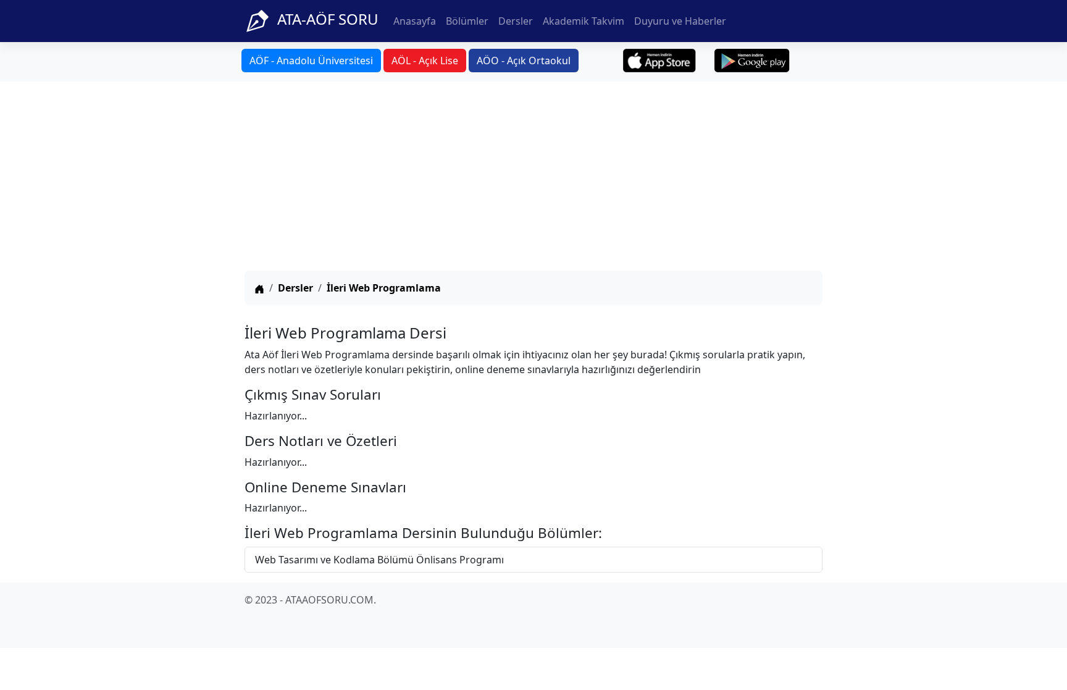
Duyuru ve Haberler (680, 21)
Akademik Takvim (583, 21)
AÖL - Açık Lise (424, 60)
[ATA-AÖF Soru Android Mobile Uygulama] (752, 60)
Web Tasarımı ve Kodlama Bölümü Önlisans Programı (379, 559)
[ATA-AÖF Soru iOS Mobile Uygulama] (660, 60)
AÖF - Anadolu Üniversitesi (311, 60)
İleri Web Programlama (384, 288)
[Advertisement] (533, 177)
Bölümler (467, 21)
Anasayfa (414, 21)
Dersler (515, 21)
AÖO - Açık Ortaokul (524, 60)
